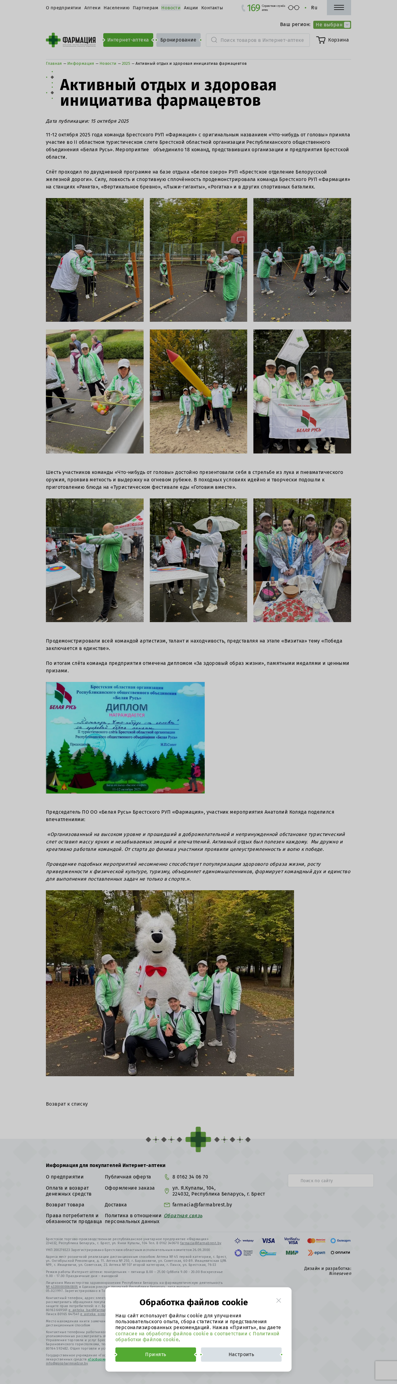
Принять (155, 1354)
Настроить (241, 1354)
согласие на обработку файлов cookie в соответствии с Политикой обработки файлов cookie (197, 1336)
